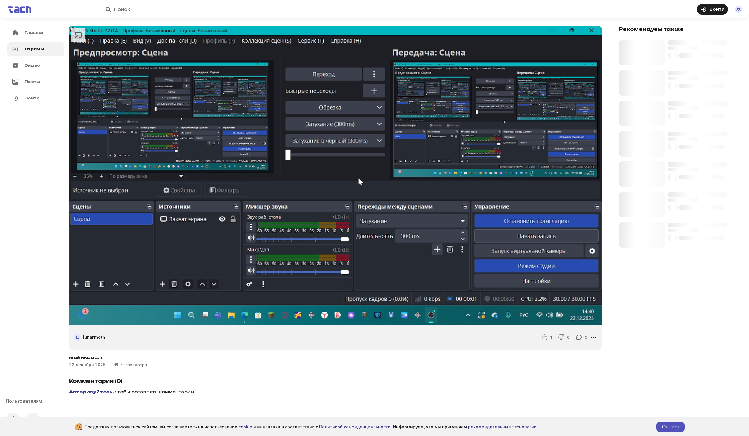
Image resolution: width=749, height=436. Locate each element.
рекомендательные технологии (502, 426)
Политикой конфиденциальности (355, 426)
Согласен (670, 427)
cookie (245, 426)
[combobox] (377, 9)
